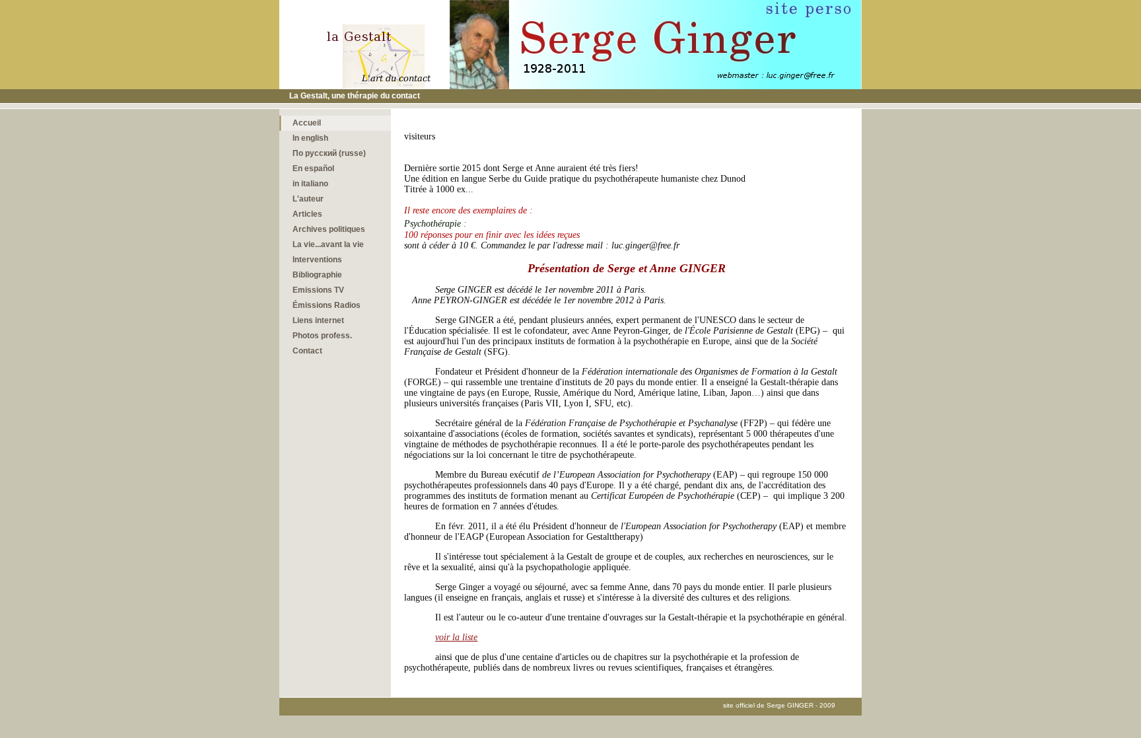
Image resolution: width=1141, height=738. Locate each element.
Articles (307, 214)
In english (310, 138)
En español (313, 168)
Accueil (307, 123)
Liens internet (318, 320)
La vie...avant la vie (328, 244)
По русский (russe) (329, 153)
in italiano (310, 183)
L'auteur (308, 198)
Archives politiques (329, 229)
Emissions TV (318, 290)
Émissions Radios (327, 305)
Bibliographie (317, 274)
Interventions (317, 259)
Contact (307, 350)
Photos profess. (322, 335)
